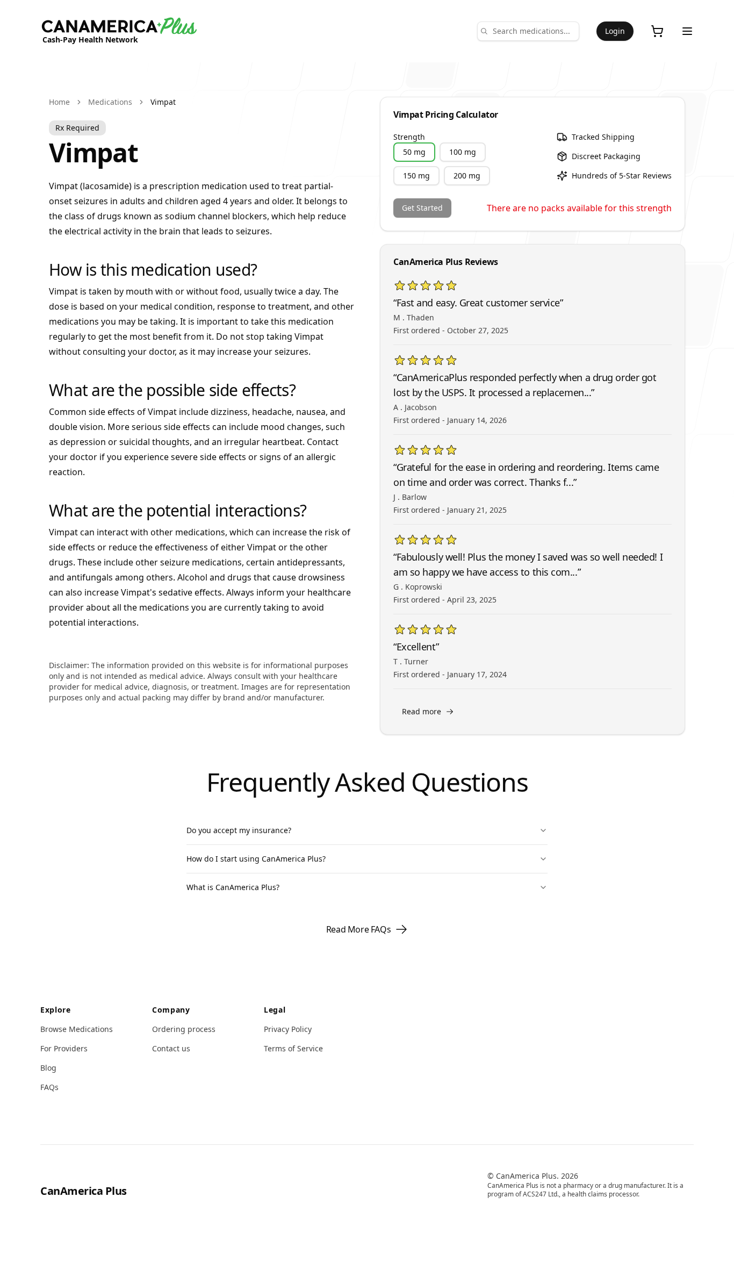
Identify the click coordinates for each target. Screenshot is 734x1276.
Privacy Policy (288, 1029)
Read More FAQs (358, 929)
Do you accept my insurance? (238, 830)
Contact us (171, 1048)
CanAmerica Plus (83, 1191)
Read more (421, 711)
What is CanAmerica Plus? (232, 887)
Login (615, 31)
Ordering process (183, 1029)
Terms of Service (293, 1048)
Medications (110, 102)
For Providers (64, 1048)
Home (59, 102)
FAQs (49, 1087)
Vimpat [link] (163, 102)
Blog (48, 1068)
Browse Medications (76, 1029)
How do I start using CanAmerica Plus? (256, 859)
